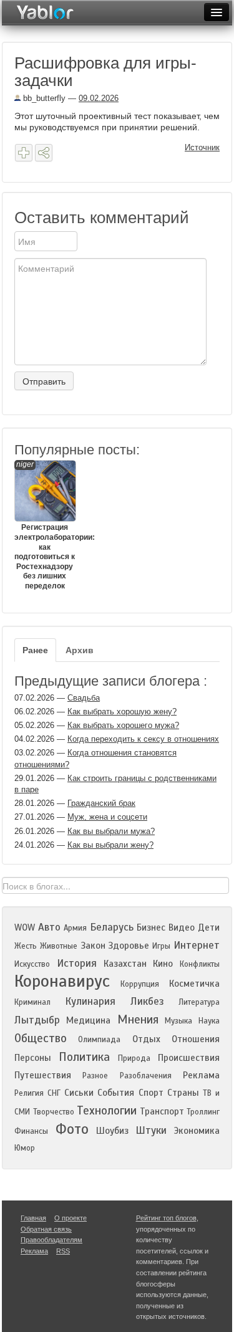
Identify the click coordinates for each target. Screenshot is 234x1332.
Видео (181, 927)
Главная (33, 1218)
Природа (134, 1058)
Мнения (137, 1019)
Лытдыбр (37, 1020)
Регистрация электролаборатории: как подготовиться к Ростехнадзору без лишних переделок (44, 525)
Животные (58, 946)
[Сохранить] (23, 152)
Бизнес (151, 927)
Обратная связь (46, 1229)
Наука (209, 1021)
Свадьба (83, 697)
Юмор (24, 1148)
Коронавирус (62, 981)
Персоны (32, 1057)
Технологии (107, 1110)
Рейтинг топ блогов (166, 1218)
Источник (202, 147)
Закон (92, 945)
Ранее (35, 650)
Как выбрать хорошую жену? (122, 711)
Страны (183, 1092)
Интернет (196, 945)
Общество (40, 1038)
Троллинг (203, 1112)
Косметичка (194, 983)
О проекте (70, 1218)
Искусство (32, 964)
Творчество (53, 1112)
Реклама (201, 1075)
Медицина (88, 1020)
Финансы (31, 1131)
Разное (95, 1076)
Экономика (197, 1130)
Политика (84, 1057)
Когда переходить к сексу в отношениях (143, 739)
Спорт (151, 1092)
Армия (75, 928)
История (77, 963)
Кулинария (90, 1001)
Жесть (25, 946)
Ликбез (147, 1001)
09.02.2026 (99, 98)
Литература (199, 1002)
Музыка (178, 1021)
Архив (80, 650)
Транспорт (162, 1111)
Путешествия (42, 1075)
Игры (161, 946)
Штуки (151, 1130)
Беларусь (112, 927)
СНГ (54, 1093)
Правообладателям (51, 1239)
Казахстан (125, 963)
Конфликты (200, 964)
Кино (163, 963)
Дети (209, 927)
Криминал (32, 1002)
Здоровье (128, 945)
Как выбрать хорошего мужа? (123, 725)
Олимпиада (99, 1040)
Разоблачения (146, 1076)
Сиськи (79, 1092)
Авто (49, 927)
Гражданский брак (101, 803)
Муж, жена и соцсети (107, 817)
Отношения (196, 1039)
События (115, 1092)
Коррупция (139, 984)
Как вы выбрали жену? (110, 845)
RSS (63, 1251)
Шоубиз (112, 1130)
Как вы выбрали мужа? (111, 831)
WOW (24, 927)
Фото (72, 1129)
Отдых (146, 1039)
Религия (29, 1093)
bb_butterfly (43, 98)
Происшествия (189, 1057)
